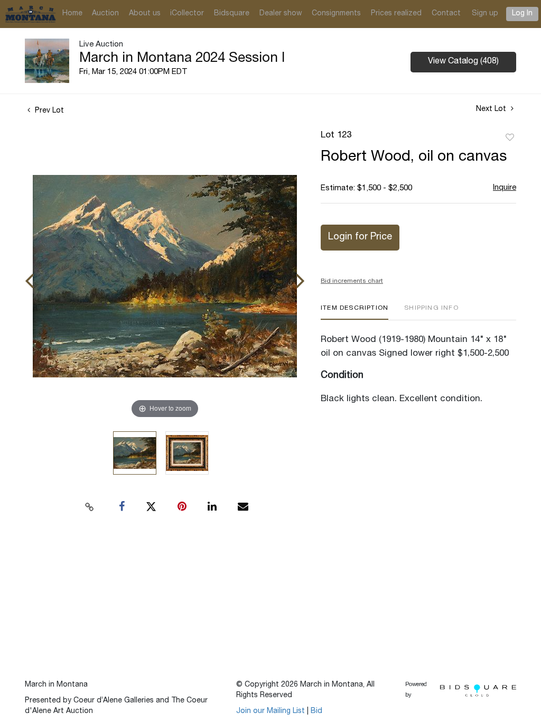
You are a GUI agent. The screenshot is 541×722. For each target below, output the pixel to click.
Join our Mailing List (270, 711)
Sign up (485, 13)
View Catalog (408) (463, 62)
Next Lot (492, 109)
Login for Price (360, 237)
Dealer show (280, 13)
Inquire (504, 188)
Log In (522, 13)
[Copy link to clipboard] (89, 507)
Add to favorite (509, 138)
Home (72, 13)
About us (145, 13)
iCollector (187, 13)
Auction (105, 13)
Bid (316, 711)
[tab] (354, 312)
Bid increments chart (352, 281)
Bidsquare (231, 13)
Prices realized (396, 13)
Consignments (336, 13)
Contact (446, 13)
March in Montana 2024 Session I (182, 59)
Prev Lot (48, 111)
